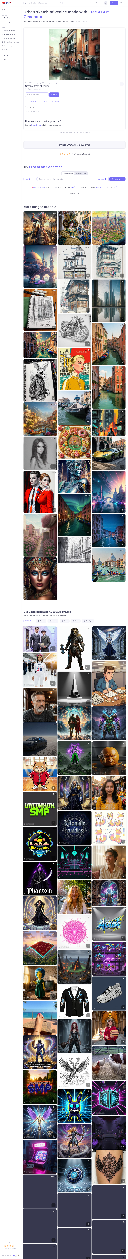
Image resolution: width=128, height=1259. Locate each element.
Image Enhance (36, 125)
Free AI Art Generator (45, 167)
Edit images (7, 22)
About (7, 1255)
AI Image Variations (10, 34)
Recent (41, 621)
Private (111, 187)
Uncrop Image (8, 46)
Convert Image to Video (11, 42)
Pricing (92, 3)
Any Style (28, 89)
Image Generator (9, 30)
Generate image (68, 173)
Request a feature (6, 1258)
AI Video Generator (10, 38)
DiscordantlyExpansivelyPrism (51, 83)
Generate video (81, 173)
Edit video (7, 18)
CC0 (37, 111)
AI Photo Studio (9, 50)
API (5, 59)
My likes (29, 621)
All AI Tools (7, 10)
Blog (3, 1255)
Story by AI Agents (64, 187)
